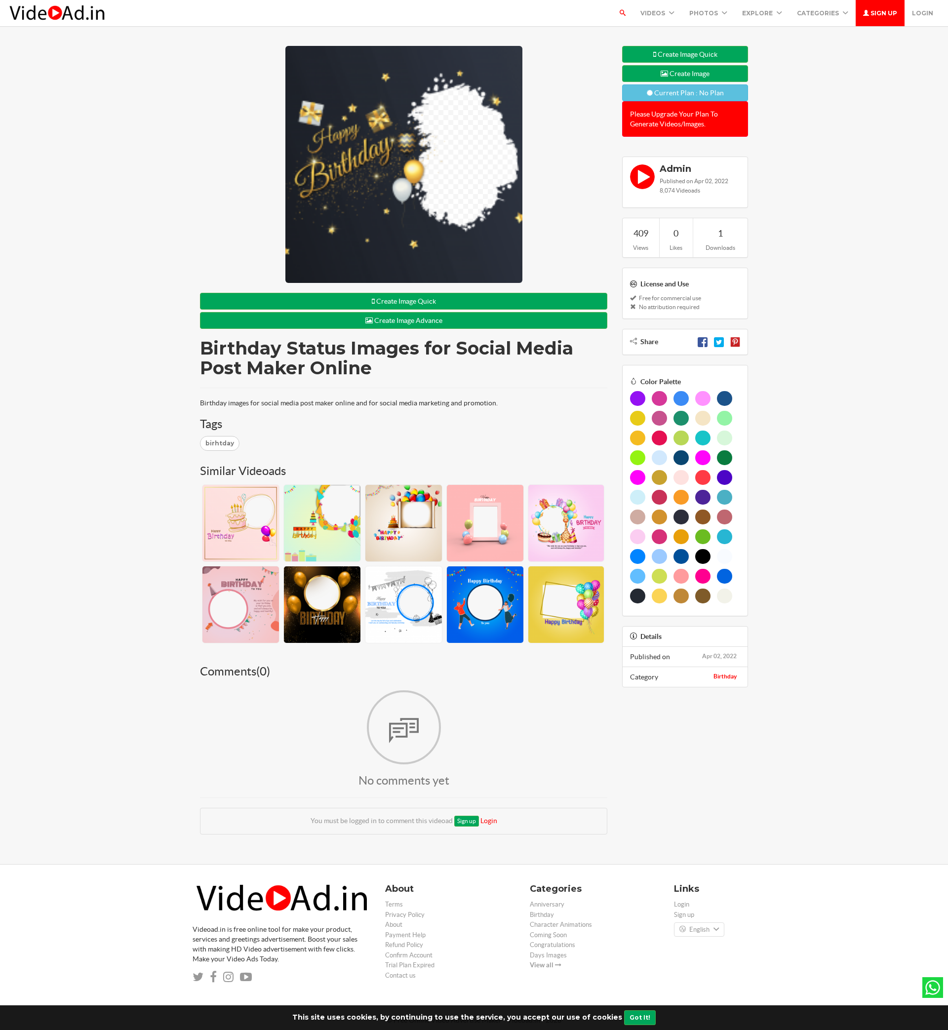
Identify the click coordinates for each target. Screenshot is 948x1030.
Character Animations (561, 924)
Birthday (725, 676)
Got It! (640, 1017)
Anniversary (547, 904)
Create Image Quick (405, 301)
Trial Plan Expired (409, 965)
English (699, 929)
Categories (818, 13)
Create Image (689, 74)
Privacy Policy (405, 914)
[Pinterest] (735, 342)
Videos (653, 13)
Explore (758, 13)
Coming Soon (548, 935)
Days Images (548, 955)
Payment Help (405, 935)
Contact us (400, 975)
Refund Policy (404, 945)
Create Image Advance (407, 320)
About (393, 924)
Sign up (883, 13)
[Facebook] (703, 342)
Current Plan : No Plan (688, 93)
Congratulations (552, 945)
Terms (394, 904)
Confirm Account (409, 955)
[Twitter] (719, 342)
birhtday (219, 443)
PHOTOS (704, 13)
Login (922, 13)
